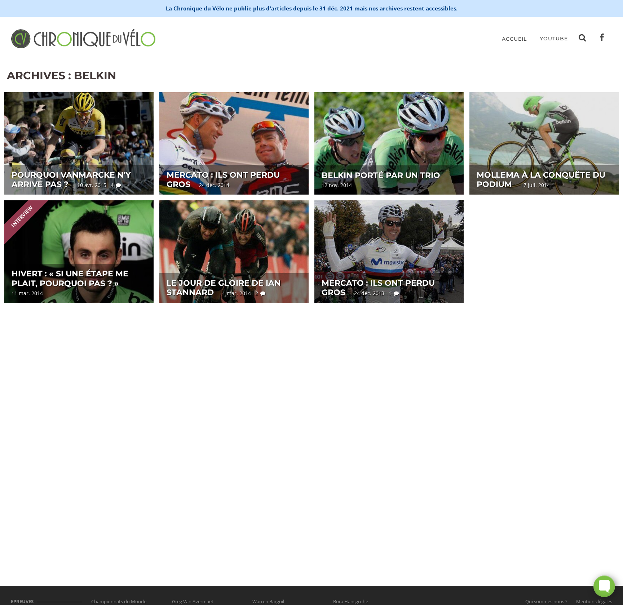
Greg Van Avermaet (192, 601)
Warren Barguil (268, 601)
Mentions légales (594, 601)
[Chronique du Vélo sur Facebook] (602, 38)
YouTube (554, 38)
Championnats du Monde (118, 601)
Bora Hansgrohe (350, 601)
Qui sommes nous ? (546, 601)
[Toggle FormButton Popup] (604, 586)
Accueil (514, 39)
